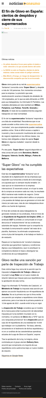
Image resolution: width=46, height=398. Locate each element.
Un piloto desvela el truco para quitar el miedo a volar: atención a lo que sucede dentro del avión (22, 65)
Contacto (18, 386)
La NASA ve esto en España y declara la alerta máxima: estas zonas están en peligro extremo (21, 71)
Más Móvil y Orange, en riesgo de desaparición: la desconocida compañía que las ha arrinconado (22, 77)
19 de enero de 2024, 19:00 (22, 28)
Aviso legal (27, 386)
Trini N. (6, 28)
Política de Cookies (25, 388)
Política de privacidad (9, 388)
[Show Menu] (3, 3)
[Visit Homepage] (24, 3)
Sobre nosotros (7, 386)
